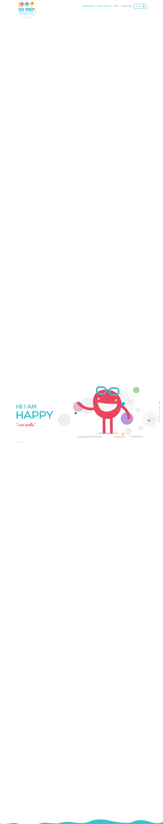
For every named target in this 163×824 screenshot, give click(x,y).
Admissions (88, 6)
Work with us (104, 6)
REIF (116, 6)
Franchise (126, 6)
